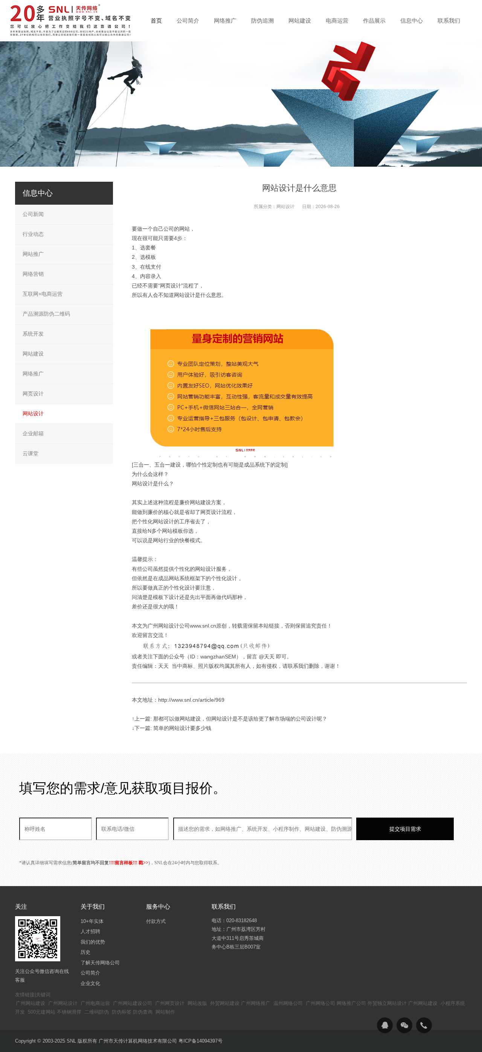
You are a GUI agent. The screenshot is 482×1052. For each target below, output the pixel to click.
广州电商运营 (95, 1003)
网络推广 (33, 374)
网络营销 (33, 274)
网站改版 (197, 1003)
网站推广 (33, 254)
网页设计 (33, 394)
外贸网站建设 (224, 1003)
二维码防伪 (96, 1012)
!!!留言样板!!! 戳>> (129, 862)
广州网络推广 (255, 1003)
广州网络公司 (320, 1003)
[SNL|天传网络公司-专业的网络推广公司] (71, 20)
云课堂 (30, 453)
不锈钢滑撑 (69, 1012)
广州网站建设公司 (132, 1003)
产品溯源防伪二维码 (46, 314)
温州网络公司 (288, 1003)
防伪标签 (121, 1012)
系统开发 (33, 334)
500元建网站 (41, 1012)
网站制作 (165, 1012)
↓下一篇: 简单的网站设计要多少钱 (171, 728)
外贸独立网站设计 (387, 1003)
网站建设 (33, 354)
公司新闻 (33, 214)
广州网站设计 (63, 1003)
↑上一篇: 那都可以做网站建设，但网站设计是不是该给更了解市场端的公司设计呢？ (229, 719)
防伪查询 (143, 1012)
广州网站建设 (30, 1003)
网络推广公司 (351, 1003)
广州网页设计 (170, 1003)
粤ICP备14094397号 (200, 1041)
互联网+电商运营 (43, 294)
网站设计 (285, 206)
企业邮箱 (33, 433)
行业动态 (33, 234)
